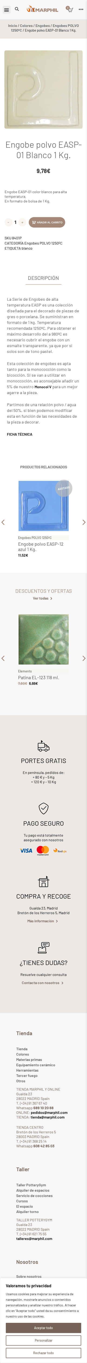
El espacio (24, 1206)
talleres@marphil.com (34, 1238)
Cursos (22, 1201)
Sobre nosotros (29, 1276)
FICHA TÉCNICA (19, 434)
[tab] (43, 278)
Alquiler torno (27, 1211)
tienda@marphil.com (47, 1117)
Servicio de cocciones (34, 1195)
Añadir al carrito (50, 222)
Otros (20, 1081)
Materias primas (29, 1059)
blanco (27, 248)
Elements (25, 671)
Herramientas (27, 1070)
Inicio (12, 25)
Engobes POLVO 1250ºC (43, 243)
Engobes (42, 25)
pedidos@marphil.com (49, 1112)
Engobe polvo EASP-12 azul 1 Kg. (41, 546)
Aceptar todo (43, 1328)
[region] (43, 1320)
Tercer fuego (27, 1075)
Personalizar (43, 1340)
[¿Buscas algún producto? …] (17, 9)
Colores (26, 25)
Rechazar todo (43, 1353)
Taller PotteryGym (31, 1185)
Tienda (21, 1049)
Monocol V (43, 387)
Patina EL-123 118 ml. (38, 677)
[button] (6, 9)
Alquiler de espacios (32, 1190)
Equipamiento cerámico (35, 1065)
